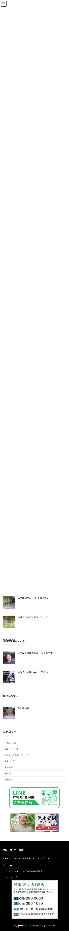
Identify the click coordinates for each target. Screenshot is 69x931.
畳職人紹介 (10, 779)
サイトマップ (11, 877)
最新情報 (9, 767)
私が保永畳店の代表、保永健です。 (36, 653)
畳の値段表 (23, 708)
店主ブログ (10, 761)
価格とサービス (12, 749)
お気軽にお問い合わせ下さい (32, 672)
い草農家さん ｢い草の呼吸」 (33, 598)
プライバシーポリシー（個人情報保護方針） (25, 871)
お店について (11, 743)
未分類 (8, 773)
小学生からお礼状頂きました (32, 617)
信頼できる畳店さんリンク (17, 755)
